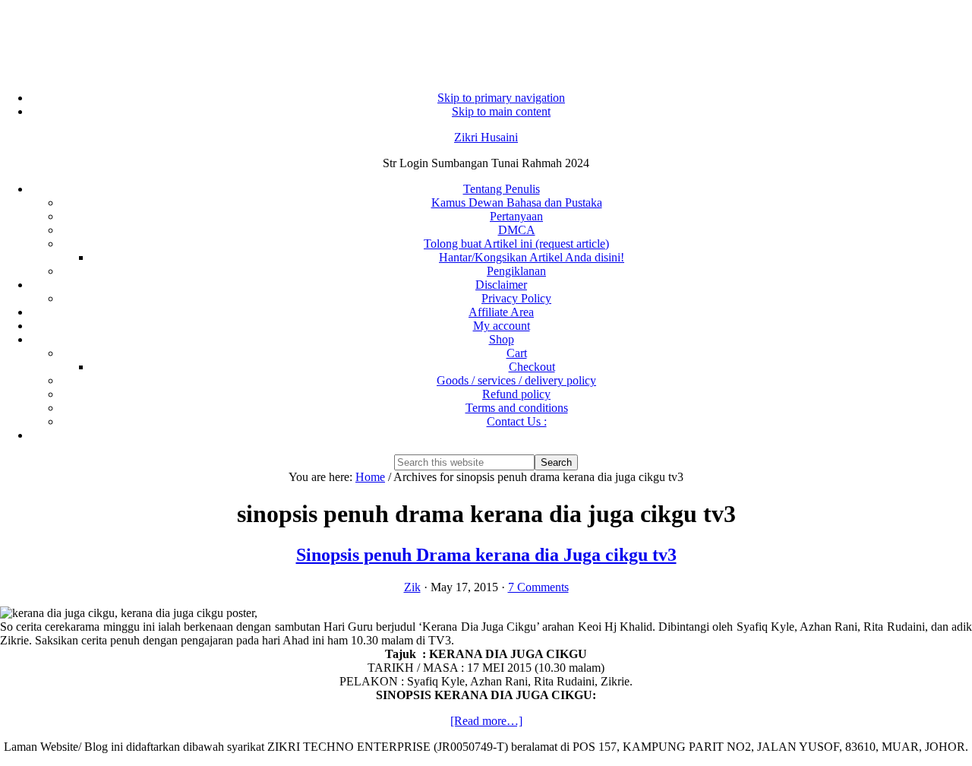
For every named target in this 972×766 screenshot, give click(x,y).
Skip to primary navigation (501, 97)
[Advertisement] (486, 38)
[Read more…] (486, 720)
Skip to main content (501, 111)
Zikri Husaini (486, 137)
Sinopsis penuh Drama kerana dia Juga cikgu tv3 (486, 555)
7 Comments (538, 587)
